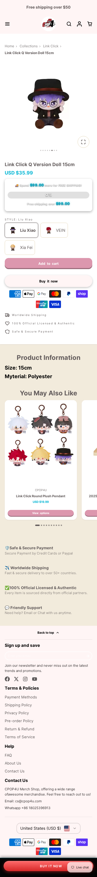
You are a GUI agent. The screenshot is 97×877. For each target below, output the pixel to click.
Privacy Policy (17, 713)
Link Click (50, 46)
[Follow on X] (16, 679)
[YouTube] (34, 679)
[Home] (48, 24)
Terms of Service (20, 737)
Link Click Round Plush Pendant (41, 460)
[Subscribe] (87, 656)
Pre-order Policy (19, 721)
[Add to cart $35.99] (48, 866)
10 (61, 525)
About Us (13, 763)
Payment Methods (21, 697)
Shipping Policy (18, 705)
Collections (29, 46)
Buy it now (48, 281)
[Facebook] (7, 679)
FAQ (8, 755)
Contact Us (15, 771)
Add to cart (48, 263)
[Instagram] (25, 679)
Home (9, 46)
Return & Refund (19, 729)
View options (40, 513)
